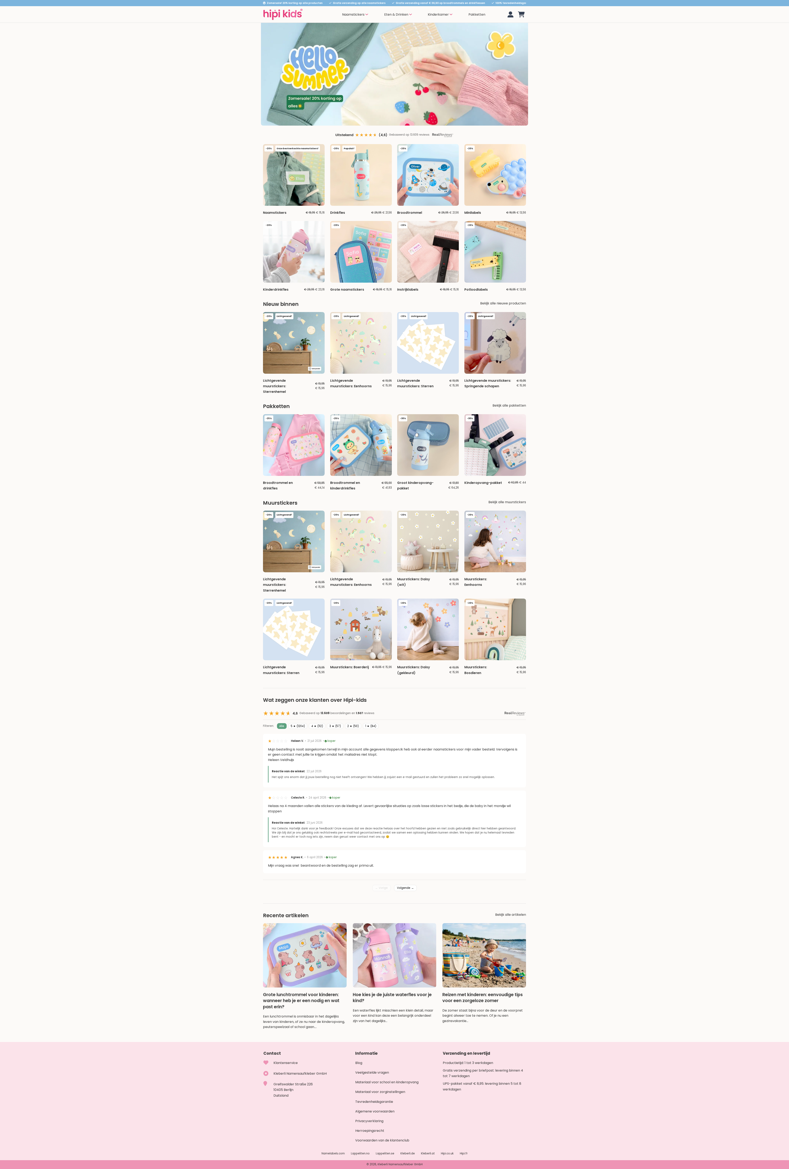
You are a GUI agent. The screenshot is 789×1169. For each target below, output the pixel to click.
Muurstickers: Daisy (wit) (413, 582)
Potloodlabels (476, 289)
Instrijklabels (407, 289)
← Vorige (381, 888)
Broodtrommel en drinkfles (278, 485)
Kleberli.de (407, 1153)
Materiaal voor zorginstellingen (380, 1091)
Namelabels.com (333, 1153)
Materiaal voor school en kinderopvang (387, 1082)
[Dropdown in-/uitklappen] (366, 14)
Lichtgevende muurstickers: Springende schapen (487, 383)
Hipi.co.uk (447, 1153)
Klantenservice (285, 1062)
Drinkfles (337, 212)
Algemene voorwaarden (374, 1111)
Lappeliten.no (360, 1153)
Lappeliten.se (385, 1153)
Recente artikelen (286, 915)
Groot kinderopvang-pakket (415, 485)
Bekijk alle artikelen (510, 914)
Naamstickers (274, 212)
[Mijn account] (510, 14)
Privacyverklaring (369, 1121)
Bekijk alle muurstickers (507, 502)
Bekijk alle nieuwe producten (503, 303)
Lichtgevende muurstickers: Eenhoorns (351, 383)
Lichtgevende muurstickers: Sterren (415, 383)
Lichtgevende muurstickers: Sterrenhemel (274, 386)
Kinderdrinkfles (275, 289)
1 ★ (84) (370, 726)
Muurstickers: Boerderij (349, 667)
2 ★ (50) (353, 726)
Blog (358, 1062)
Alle (281, 726)
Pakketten (476, 14)
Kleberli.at (428, 1153)
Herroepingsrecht (369, 1130)
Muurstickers (280, 502)
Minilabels (472, 212)
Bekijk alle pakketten (509, 405)
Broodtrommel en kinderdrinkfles (345, 485)
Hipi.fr (464, 1153)
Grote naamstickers (347, 289)
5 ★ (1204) (298, 726)
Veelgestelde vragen (372, 1072)
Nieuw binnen (281, 304)
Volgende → (405, 888)
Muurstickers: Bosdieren (475, 670)
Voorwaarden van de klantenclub (382, 1140)
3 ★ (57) (335, 726)
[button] (521, 14)
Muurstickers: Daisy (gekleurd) (413, 670)
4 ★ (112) (317, 726)
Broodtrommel (409, 212)
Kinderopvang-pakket (483, 482)
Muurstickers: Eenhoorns (475, 582)
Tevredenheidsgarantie (374, 1101)
